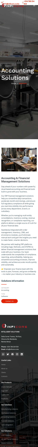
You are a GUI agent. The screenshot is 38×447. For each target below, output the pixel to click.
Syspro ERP (5, 395)
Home (13, 83)
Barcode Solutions (7, 421)
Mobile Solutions (7, 443)
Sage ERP (4, 391)
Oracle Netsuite (6, 387)
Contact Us (9, 301)
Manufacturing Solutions (9, 409)
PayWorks (4, 398)
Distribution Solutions (8, 413)
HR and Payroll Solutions (9, 439)
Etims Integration (7, 425)
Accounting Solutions (8, 417)
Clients (3, 372)
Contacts (4, 376)
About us (4, 368)
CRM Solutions (6, 435)
